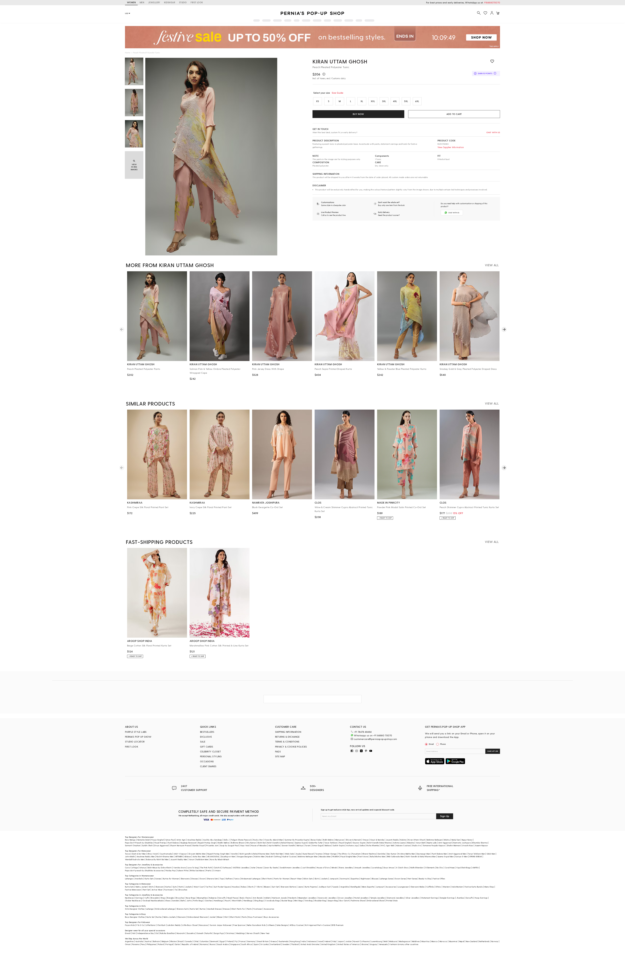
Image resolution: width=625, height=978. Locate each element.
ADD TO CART (454, 114)
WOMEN (131, 2)
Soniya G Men (461, 856)
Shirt (226, 917)
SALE (202, 741)
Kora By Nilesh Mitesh (219, 859)
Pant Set (146, 890)
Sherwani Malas (417, 887)
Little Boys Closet (190, 925)
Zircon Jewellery (345, 898)
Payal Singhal (345, 843)
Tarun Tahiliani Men (476, 854)
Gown (202, 879)
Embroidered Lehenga (165, 909)
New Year (265, 933)
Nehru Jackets (169, 917)
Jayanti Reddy (392, 840)
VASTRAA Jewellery (241, 867)
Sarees (158, 879)
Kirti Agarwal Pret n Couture (317, 925)
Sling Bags (259, 900)
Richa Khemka (373, 845)
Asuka (298, 854)
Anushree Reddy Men (146, 856)
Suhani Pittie (182, 870)
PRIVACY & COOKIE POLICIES (291, 746)
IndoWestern (457, 887)
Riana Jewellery (346, 867)
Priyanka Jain (212, 845)
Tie (176, 890)
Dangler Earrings (447, 898)
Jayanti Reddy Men (178, 859)
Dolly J (226, 840)
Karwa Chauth (253, 933)
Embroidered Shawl (376, 900)
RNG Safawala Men (395, 856)
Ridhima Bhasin (238, 843)
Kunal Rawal (308, 854)
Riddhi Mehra (223, 843)
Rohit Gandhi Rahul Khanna (379, 843)
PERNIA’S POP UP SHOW (138, 736)
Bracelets (155, 898)
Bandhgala (355, 887)
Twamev (319, 854)
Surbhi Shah (147, 845)
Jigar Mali (389, 845)
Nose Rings (190, 898)
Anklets (267, 898)
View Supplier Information (451, 147)
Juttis (189, 900)
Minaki (334, 867)
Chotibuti (161, 925)
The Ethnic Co (344, 854)
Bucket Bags (287, 900)
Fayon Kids (130, 925)
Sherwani (159, 887)
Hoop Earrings (481, 898)
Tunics (237, 879)
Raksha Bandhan (167, 933)
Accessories (391, 887)
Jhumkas (460, 898)
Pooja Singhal (157, 840)
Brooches (183, 890)
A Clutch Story (402, 867)
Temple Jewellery (377, 898)
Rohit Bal (262, 843)
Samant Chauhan (132, 845)
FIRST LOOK (197, 2)
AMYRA (475, 867)
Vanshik (234, 854)
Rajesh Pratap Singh (207, 843)
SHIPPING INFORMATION (288, 731)
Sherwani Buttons (288, 887)
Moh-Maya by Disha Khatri (160, 867)
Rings (163, 898)
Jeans (300, 887)
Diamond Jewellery (395, 898)
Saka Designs (282, 925)
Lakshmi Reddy (174, 925)
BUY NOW (358, 114)
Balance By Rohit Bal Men (157, 859)
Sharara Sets (212, 879)
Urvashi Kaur (467, 845)
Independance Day (145, 933)
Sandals (175, 900)
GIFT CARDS (206, 746)
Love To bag (193, 867)
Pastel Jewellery (361, 898)
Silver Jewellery (412, 898)
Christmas (229, 933)
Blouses (375, 879)
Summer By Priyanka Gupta (297, 840)
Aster (253, 867)
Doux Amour (388, 867)
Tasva (127, 854)
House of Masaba (259, 845)
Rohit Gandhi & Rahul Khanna (280, 843)
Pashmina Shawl (358, 900)
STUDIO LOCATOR (135, 741)
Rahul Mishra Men (377, 856)
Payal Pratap (160, 843)
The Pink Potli (206, 867)
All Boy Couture (296, 925)
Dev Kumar (392, 854)
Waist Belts (237, 900)
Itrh (382, 845)
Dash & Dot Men (139, 854)
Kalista (403, 840)
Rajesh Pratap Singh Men (218, 854)
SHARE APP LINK (492, 751)
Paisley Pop (171, 870)
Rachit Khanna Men (165, 856)
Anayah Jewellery (362, 867)
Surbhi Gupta (339, 845)
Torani (307, 845)
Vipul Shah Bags (463, 867)
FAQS (278, 751)
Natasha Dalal (143, 840)
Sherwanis (185, 879)
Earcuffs (222, 898)
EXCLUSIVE (206, 736)
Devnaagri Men (423, 854)
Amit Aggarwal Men (457, 854)
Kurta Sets (149, 879)
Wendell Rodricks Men (134, 859)
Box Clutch (344, 900)
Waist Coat (199, 887)
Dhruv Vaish (152, 854)
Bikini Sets (308, 879)
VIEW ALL (492, 265)
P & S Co (140, 925)
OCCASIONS (207, 761)
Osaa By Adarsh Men (273, 840)
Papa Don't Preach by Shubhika (139, 843)
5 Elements (430, 867)
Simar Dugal (317, 845)
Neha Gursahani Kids (256, 925)
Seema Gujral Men (446, 856)
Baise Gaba (316, 840)
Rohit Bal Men (277, 854)
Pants (181, 887)
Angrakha (344, 887)
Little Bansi (151, 925)
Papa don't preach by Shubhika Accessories (144, 870)
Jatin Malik (130, 856)
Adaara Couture (403, 845)
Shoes (167, 900)
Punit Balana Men (439, 854)
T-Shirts (258, 887)
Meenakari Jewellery (307, 898)
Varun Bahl (420, 843)
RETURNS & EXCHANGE (287, 736)
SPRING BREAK (475, 856)
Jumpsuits (334, 879)
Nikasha (410, 843)
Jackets (324, 879)
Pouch (227, 900)
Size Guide (337, 92)
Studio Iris (416, 845)
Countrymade (166, 854)
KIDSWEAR (169, 2)
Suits (175, 887)
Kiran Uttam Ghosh (339, 61)
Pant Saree (412, 879)
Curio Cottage (131, 867)
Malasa (328, 845)
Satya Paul (170, 840)
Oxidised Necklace (150, 900)
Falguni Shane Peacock (241, 840)
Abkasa (187, 856)
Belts (183, 900)
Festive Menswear (133, 890)
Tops (222, 879)
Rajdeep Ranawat (188, 843)
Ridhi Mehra (328, 840)
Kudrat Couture (289, 856)
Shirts (151, 887)
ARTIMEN (179, 856)
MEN (142, 2)
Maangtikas (202, 898)
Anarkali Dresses (214, 909)
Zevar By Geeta (271, 867)
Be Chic (439, 867)
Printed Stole (391, 900)
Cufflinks (430, 887)
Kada (161, 900)
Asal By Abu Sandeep (212, 840)
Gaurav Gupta (359, 843)
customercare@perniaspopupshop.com (375, 739)
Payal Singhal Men (348, 856)
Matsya (300, 845)
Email (431, 744)
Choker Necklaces (133, 900)
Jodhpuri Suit (325, 887)
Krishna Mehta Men (406, 854)
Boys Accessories (271, 917)
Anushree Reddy (194, 840)
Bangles (170, 898)
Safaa (362, 845)
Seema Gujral (301, 843)
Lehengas (129, 879)
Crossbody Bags (272, 900)
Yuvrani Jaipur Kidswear (221, 925)
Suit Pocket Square (222, 887)
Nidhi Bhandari (417, 867)
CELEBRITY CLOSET (210, 751)
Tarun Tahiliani (330, 843)
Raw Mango (130, 840)
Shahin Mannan (453, 845)
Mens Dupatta (368, 887)
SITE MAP (280, 756)
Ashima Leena (399, 843)
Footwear (168, 890)
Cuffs (147, 898)
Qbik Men (491, 854)
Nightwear (365, 879)
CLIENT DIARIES (208, 766)
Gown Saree (400, 879)
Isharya (142, 867)
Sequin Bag (333, 900)
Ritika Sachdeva (197, 870)
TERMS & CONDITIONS (287, 741)
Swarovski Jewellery (327, 898)
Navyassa (203, 925)
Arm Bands (258, 898)
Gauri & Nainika (377, 840)
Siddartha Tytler (316, 843)
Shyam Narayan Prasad (180, 845)
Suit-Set (275, 887)
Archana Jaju (352, 845)
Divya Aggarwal (161, 845)
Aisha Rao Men (199, 856)
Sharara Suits (182, 909)
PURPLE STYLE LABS (136, 731)
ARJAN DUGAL (213, 856)
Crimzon (217, 870)
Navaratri (181, 933)
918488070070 (492, 2)
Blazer (220, 917)
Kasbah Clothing (273, 856)
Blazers (267, 887)
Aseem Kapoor (481, 845)
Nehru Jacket (141, 887)
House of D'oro (323, 867)
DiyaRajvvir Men (228, 856)
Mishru (447, 840)
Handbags (218, 900)
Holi (134, 933)
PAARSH (335, 856)
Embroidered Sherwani (198, 917)
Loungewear (403, 887)
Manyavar (339, 840)
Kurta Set (194, 909)
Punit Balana (173, 843)
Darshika (381, 854)
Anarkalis (139, 879)
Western (446, 887)
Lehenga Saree (386, 879)
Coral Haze (450, 867)
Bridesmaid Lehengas (251, 879)
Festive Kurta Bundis (474, 887)
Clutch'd (217, 867)
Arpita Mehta (274, 845)
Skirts (316, 879)
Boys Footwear (255, 917)
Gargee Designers (245, 856)
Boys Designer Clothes (135, 917)
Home (127, 52)
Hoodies (235, 887)
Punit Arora (363, 856)
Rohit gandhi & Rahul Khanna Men (254, 854)
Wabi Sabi (289, 854)
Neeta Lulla (432, 843)
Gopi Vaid (245, 845)
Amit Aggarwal (445, 843)
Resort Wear (296, 879)
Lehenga (150, 909)
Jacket (212, 917)
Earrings (139, 898)
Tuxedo (335, 887)
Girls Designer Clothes (135, 909)
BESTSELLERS (207, 731)
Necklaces (129, 898)
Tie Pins (208, 887)
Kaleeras (213, 898)
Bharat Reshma (369, 854)
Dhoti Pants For (238, 909)
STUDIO (183, 2)
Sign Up (444, 816)
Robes (243, 887)
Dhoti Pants (267, 879)
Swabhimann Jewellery (290, 867)
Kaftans (229, 879)
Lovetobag (377, 867)
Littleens (271, 925)
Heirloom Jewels (279, 898)
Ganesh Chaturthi (204, 933)
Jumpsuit (380, 887)
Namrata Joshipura (462, 843)
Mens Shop (489, 887)
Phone (443, 744)
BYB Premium (337, 925)
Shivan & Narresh (353, 840)
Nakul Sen (455, 840)
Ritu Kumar (251, 843)
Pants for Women (281, 879)
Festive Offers (439, 879)
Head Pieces (232, 898)
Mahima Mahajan (434, 840)
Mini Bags (298, 900)
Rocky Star (258, 840)
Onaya (366, 840)
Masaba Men (325, 856)
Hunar (260, 867)
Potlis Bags (198, 900)
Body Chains (245, 898)
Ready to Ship (425, 879)
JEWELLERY (154, 2)
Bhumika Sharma (479, 843)
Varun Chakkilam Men (198, 859)
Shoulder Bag (320, 900)
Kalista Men (259, 856)
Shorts (251, 887)
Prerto (208, 870)
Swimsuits (344, 879)
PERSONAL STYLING (211, 756)
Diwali (128, 933)
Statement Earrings (429, 898)
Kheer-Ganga (330, 854)
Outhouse (226, 867)
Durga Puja (219, 933)
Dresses (194, 879)
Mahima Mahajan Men (308, 856)
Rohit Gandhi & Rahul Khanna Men (421, 856)
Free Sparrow (239, 925)
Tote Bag (308, 900)
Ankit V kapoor (180, 854)
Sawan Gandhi (288, 845)
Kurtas (168, 887)
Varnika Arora (179, 867)
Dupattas (355, 879)
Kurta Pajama (311, 887)
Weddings (240, 933)
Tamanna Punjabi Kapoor (434, 845)
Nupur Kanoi (467, 840)
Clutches (208, 900)
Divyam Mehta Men (197, 854)
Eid (157, 933)
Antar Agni (181, 840)
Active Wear (157, 890)
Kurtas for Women (171, 879)
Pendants (292, 898)
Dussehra (191, 933)
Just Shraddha (308, 867)
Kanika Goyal (199, 845)
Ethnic (438, 887)
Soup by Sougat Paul (229, 845)
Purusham (356, 854)
